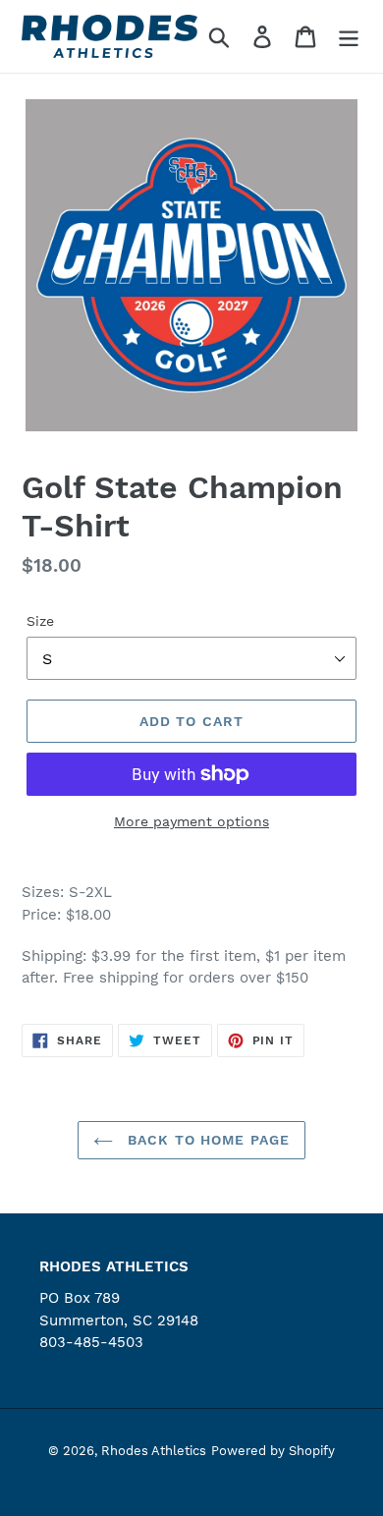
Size (40, 621)
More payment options (191, 821)
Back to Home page (206, 1140)
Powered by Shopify (273, 1450)
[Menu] (348, 37)
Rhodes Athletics (153, 1450)
